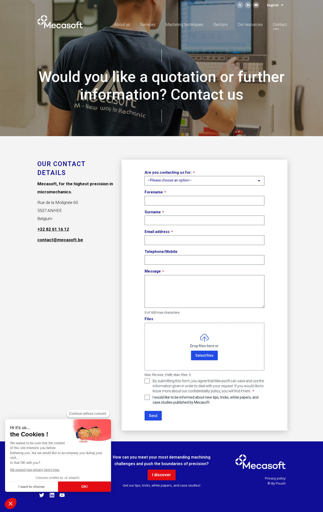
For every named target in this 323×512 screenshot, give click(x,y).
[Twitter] (42, 497)
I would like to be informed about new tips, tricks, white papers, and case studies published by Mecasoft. (205, 399)
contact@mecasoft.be (60, 239)
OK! (84, 487)
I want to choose (31, 487)
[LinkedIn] (52, 497)
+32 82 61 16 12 (53, 229)
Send (153, 416)
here (246, 391)
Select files (205, 355)
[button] (11, 503)
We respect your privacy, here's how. (35, 470)
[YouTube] (62, 497)
